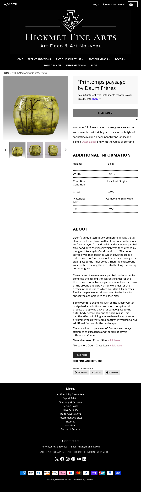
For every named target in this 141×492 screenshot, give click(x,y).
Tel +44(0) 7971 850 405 (54, 446)
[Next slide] (65, 150)
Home (6, 73)
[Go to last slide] (5, 150)
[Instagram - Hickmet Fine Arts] (68, 459)
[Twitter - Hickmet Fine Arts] (57, 459)
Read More (81, 354)
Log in (95, 4)
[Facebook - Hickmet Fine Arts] (62, 459)
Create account (114, 4)
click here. (114, 340)
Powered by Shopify (83, 479)
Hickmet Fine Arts (63, 479)
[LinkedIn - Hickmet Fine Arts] (84, 459)
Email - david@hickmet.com (85, 446)
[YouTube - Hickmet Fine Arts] (79, 459)
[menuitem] (19, 59)
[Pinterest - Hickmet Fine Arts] (73, 459)
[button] (17, 150)
